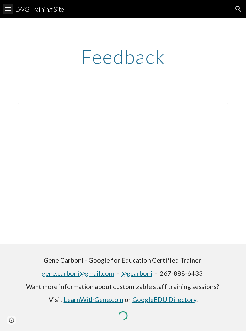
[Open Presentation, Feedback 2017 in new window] (216, 111)
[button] (7, 9)
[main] (123, 56)
